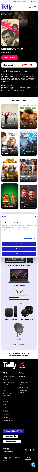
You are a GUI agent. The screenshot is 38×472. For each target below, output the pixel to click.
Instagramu (14, 355)
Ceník (4, 391)
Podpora (22, 373)
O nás (4, 404)
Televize (9, 13)
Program (16, 13)
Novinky (5, 411)
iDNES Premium (8, 420)
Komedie (28, 13)
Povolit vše (19, 244)
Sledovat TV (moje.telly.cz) (7, 395)
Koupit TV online (9, 58)
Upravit (18, 249)
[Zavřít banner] (35, 216)
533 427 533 (8, 449)
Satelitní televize (8, 379)
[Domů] (6, 7)
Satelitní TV (22, 379)
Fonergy (5, 417)
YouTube (24, 355)
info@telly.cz (8, 451)
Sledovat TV (8, 436)
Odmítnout (19, 254)
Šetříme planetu (24, 387)
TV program (6, 387)
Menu (31, 7)
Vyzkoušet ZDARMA (11, 431)
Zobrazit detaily (27, 238)
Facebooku (25, 353)
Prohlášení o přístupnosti (23, 391)
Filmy (22, 13)
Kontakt (24, 1)
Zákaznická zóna (16, 1)
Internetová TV (24, 376)
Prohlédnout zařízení (19, 345)
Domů (3, 13)
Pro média (6, 414)
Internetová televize (9, 376)
